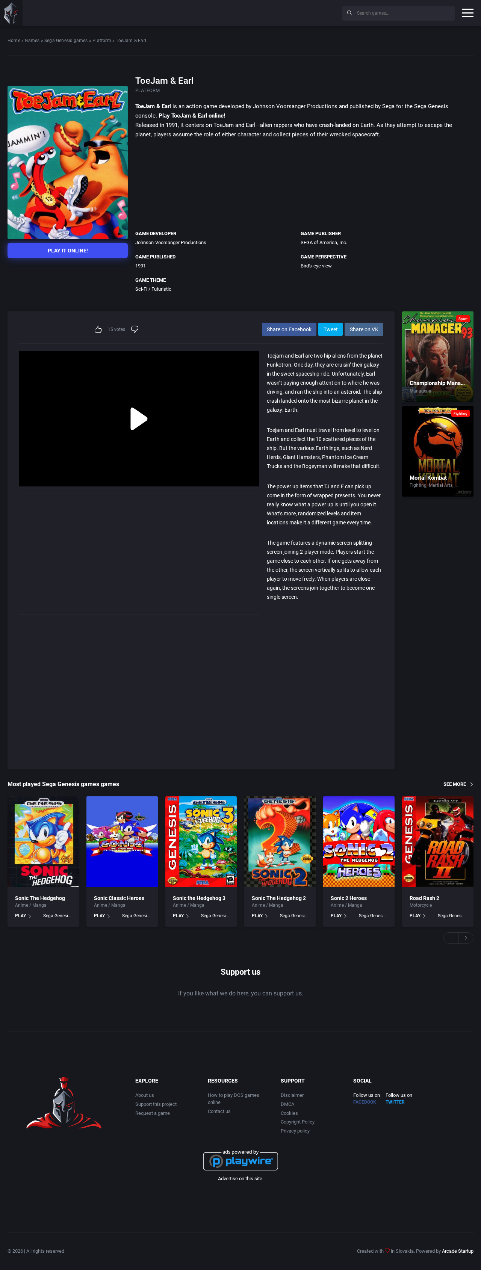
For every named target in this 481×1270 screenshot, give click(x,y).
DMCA (287, 1104)
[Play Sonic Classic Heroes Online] (122, 841)
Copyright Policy (298, 1122)
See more (454, 784)
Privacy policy (295, 1131)
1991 (140, 266)
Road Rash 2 (424, 898)
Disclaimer (292, 1095)
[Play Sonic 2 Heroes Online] (359, 841)
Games (32, 40)
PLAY (20, 915)
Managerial (421, 391)
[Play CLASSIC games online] (11, 13)
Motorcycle (421, 905)
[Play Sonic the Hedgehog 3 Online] (201, 841)
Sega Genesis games (66, 40)
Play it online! (68, 251)
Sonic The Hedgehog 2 (279, 898)
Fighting (460, 413)
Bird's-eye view (316, 266)
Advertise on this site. (240, 1178)
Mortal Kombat (428, 477)
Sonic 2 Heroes (349, 898)
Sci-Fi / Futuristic (153, 289)
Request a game (152, 1113)
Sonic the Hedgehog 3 (199, 898)
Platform (101, 40)
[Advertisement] (274, 12)
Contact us (219, 1111)
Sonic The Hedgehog (40, 898)
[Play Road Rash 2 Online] (437, 841)
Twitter (395, 1102)
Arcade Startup (457, 1251)
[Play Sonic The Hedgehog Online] (43, 841)
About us (144, 1095)
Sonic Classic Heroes (119, 898)
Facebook (364, 1102)
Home (14, 40)
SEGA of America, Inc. (324, 242)
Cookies (289, 1113)
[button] (450, 938)
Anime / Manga (31, 905)
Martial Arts (440, 485)
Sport (462, 319)
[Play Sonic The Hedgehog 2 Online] (280, 841)
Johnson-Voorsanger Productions (170, 242)
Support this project (156, 1104)
